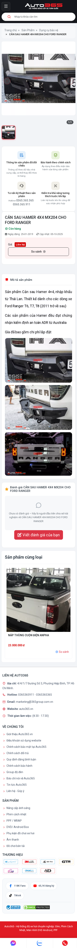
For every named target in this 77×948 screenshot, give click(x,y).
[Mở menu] (6, 6)
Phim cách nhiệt (16, 814)
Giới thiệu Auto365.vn (20, 734)
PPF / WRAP (14, 820)
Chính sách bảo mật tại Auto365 (26, 746)
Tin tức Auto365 (17, 784)
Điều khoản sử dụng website (24, 740)
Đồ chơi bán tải (16, 845)
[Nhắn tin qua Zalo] (39, 943)
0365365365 (44, 694)
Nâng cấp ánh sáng (18, 808)
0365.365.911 (21, 204)
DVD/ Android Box (18, 827)
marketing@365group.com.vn (34, 701)
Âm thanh (13, 839)
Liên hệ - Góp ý (15, 791)
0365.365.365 (25, 200)
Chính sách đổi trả (18, 753)
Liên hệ (20, 244)
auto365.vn (26, 708)
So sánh (36, 251)
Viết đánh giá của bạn (41, 535)
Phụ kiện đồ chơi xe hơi (20, 833)
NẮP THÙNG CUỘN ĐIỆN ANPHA (28, 635)
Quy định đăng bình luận (21, 759)
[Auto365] (43, 6)
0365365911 (26, 694)
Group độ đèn (15, 772)
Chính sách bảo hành (19, 765)
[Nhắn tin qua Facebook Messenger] (13, 943)
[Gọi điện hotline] (65, 943)
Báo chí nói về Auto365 (21, 778)
